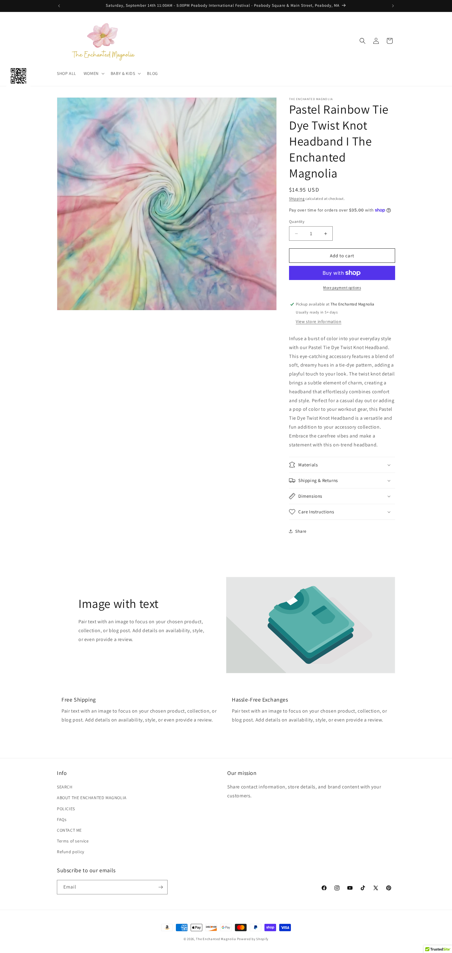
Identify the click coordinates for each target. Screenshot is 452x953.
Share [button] (301, 531)
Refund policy (70, 851)
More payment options (342, 287)
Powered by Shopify (253, 939)
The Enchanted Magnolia (216, 939)
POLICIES (66, 808)
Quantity (296, 221)
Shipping (297, 198)
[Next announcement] (393, 6)
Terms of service (73, 841)
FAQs (61, 819)
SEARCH (65, 787)
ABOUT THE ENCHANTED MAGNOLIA (92, 797)
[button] (93, 73)
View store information (318, 321)
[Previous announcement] (59, 6)
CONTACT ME (69, 830)
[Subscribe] (160, 887)
